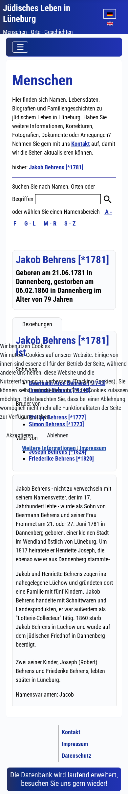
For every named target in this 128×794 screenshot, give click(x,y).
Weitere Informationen (49, 448)
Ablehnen (58, 435)
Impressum (93, 448)
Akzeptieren (19, 435)
